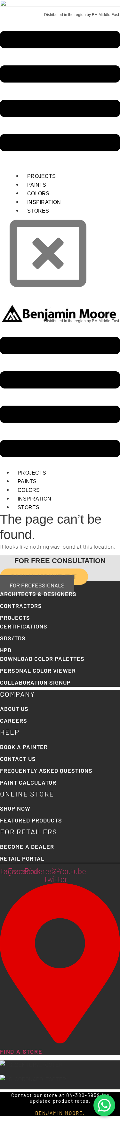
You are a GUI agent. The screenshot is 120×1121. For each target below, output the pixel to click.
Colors (38, 193)
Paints (36, 185)
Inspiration (44, 202)
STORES (38, 211)
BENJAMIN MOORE (59, 1113)
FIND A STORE (21, 1051)
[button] (60, 92)
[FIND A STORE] (60, 1041)
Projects (41, 176)
